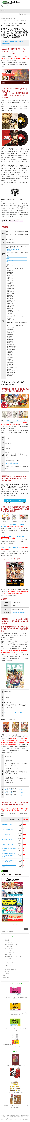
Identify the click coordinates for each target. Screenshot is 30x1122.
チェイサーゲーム (9, 948)
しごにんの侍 (8, 950)
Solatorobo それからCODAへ (11, 944)
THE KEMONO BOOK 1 (7, 824)
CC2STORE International (13, 249)
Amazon (8, 469)
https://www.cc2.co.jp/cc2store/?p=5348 (14, 795)
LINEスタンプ (8, 965)
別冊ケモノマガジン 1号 (7, 844)
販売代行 (7, 973)
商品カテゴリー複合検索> (8, 931)
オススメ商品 (6, 977)
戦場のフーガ (8, 940)
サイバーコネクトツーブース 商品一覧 (15, 500)
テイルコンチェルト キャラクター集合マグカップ (14, 536)
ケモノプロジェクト (9, 952)
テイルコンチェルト (9, 942)
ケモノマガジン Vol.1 (7, 834)
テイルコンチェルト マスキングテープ (15, 1092)
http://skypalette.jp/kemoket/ (18, 612)
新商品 (4, 975)
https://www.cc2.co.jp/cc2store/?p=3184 (14, 789)
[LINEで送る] (2, 870)
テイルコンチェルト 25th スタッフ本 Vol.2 (15, 1079)
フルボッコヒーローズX (10, 958)
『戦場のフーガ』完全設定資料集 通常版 (15, 1065)
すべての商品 (6, 939)
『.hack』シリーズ (9, 946)
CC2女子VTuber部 (9, 962)
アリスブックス (10, 250)
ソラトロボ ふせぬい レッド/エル (10, 547)
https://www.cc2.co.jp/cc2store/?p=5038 (14, 792)
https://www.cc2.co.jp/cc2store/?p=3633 (13, 712)
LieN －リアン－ (8, 954)
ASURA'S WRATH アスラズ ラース (13, 956)
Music (6, 967)
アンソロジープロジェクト (11, 969)
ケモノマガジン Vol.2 (7, 839)
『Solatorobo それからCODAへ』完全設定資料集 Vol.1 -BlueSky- (8, 855)
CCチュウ (7, 964)
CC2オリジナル (8, 960)
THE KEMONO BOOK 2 (7, 829)
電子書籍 (7, 971)
